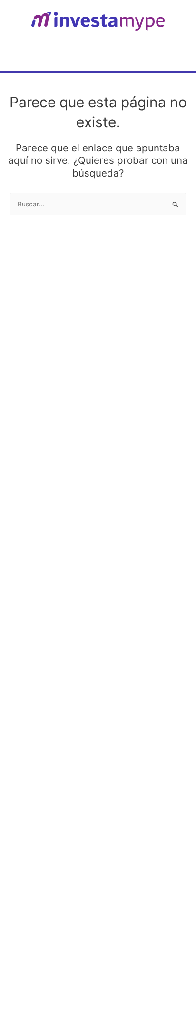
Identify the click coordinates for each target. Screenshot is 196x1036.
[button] (178, 52)
